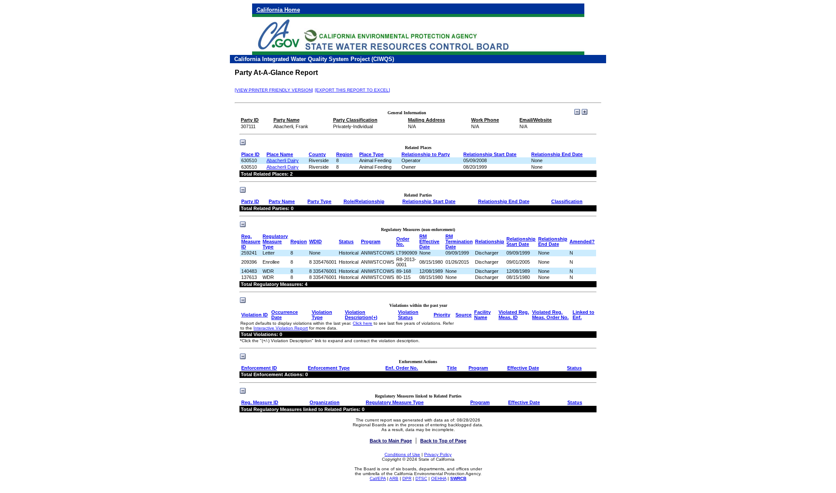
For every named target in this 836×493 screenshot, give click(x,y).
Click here (362, 323)
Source (463, 314)
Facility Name (482, 314)
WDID (315, 241)
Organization (325, 402)
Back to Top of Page (443, 440)
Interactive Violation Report (280, 328)
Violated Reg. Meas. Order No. (550, 314)
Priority (442, 314)
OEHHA (438, 478)
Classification (567, 201)
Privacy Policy (438, 454)
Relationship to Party (425, 154)
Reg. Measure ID (250, 241)
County (317, 154)
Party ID (250, 201)
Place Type (371, 154)
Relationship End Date (557, 154)
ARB (393, 478)
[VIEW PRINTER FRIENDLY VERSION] (274, 90)
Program (371, 241)
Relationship (489, 241)
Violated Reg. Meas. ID (514, 314)
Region (344, 154)
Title (452, 368)
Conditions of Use (402, 454)
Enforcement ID (259, 368)
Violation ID (254, 314)
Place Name (279, 154)
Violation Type (322, 314)
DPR (406, 478)
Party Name (282, 201)
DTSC (421, 478)
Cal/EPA (378, 478)
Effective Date (523, 368)
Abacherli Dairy (282, 160)
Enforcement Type (329, 368)
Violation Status (408, 314)
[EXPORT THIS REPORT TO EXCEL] (352, 90)
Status (346, 241)
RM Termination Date (459, 241)
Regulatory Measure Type (275, 241)
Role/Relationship (364, 201)
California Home (278, 10)
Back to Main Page (391, 440)
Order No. (402, 241)
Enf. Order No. (401, 368)
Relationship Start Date (489, 154)
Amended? (582, 241)
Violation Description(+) (361, 314)
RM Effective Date (429, 241)
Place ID (250, 154)
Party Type (319, 201)
